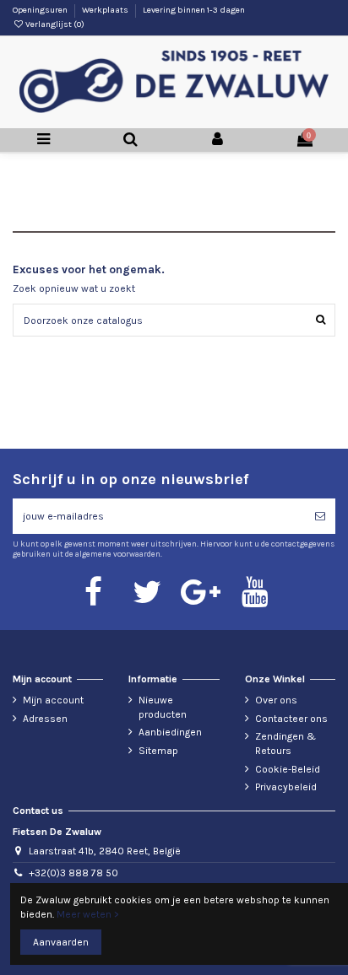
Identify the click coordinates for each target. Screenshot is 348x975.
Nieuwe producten (163, 707)
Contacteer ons (291, 719)
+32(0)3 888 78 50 (73, 873)
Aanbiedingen (170, 732)
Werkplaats (106, 10)
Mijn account (53, 700)
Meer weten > (88, 914)
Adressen (45, 719)
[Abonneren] (320, 516)
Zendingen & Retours (285, 743)
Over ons (276, 700)
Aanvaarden (61, 942)
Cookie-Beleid (287, 769)
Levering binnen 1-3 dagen (194, 10)
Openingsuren (41, 10)
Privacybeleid (286, 787)
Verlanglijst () (54, 24)
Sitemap (158, 751)
